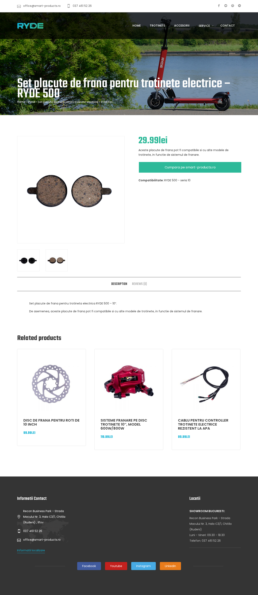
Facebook (89, 566)
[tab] (119, 284)
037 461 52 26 (211, 541)
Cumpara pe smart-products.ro (190, 167)
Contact (227, 26)
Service (205, 26)
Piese (31, 102)
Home (136, 26)
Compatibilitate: (151, 180)
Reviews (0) (139, 284)
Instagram (143, 566)
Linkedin (170, 566)
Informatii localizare (31, 550)
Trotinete (157, 26)
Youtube (116, 566)
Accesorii (181, 26)
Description (119, 284)
